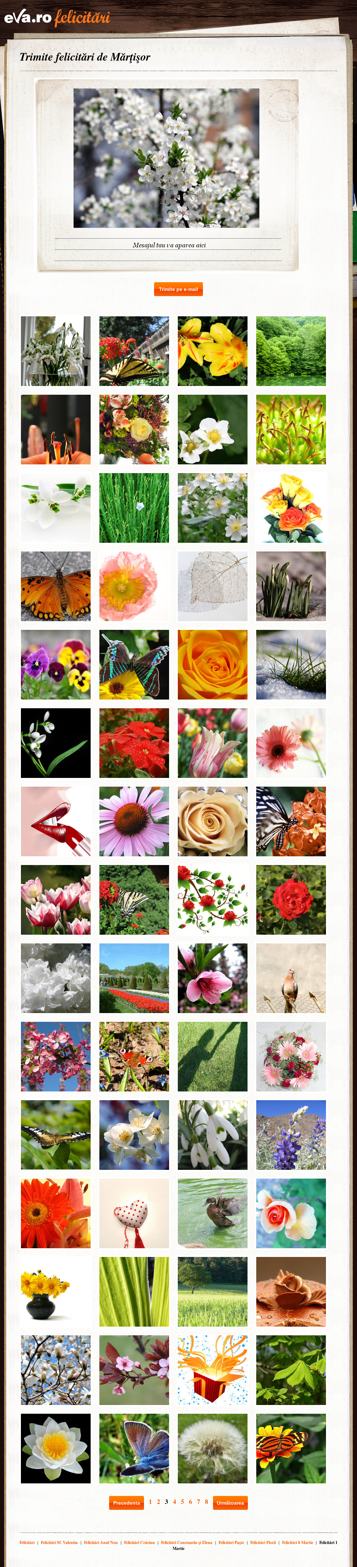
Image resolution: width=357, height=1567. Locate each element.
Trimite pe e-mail (178, 289)
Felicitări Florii (263, 1542)
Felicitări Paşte (231, 1542)
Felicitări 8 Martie (297, 1542)
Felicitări (27, 1542)
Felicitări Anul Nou (101, 1542)
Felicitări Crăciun (139, 1542)
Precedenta (126, 1503)
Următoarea (230, 1503)
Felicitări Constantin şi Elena (186, 1542)
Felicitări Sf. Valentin (59, 1542)
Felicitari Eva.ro (57, 18)
